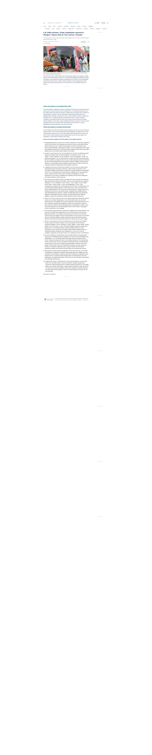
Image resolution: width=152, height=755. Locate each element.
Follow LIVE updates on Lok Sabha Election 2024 (57, 106)
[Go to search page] (46, 23)
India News (60, 26)
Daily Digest (98, 28)
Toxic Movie (84, 26)
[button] (44, 23)
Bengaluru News (71, 28)
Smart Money (47, 28)
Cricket (54, 26)
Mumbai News (79, 28)
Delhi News (64, 28)
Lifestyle (78, 26)
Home (45, 26)
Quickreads (92, 28)
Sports (53, 28)
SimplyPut (58, 28)
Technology (85, 28)
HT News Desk (47, 43)
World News (73, 26)
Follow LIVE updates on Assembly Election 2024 (57, 127)
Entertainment (66, 26)
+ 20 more (90, 26)
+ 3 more (104, 28)
